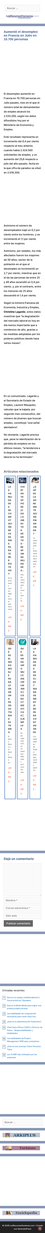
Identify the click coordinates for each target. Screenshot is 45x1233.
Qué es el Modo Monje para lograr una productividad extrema (24, 1007)
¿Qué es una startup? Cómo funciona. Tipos (24, 1048)
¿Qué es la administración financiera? (35, 510)
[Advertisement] (22, 68)
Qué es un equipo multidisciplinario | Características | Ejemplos (22, 688)
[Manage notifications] (40, 1229)
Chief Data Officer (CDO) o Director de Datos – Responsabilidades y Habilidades (24, 1030)
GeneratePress (24, 1229)
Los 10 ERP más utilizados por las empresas (22, 1056)
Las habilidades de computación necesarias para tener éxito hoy (10, 530)
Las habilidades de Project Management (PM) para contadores (23, 1039)
